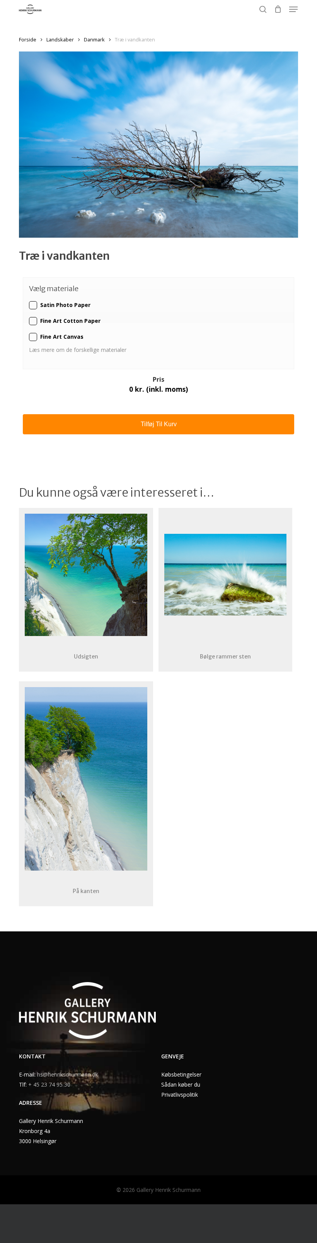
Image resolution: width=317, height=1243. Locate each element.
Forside (27, 39)
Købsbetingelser (181, 1074)
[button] (293, 9)
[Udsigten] (86, 575)
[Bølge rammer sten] (225, 575)
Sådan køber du (180, 1084)
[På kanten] (86, 779)
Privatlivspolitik (179, 1094)
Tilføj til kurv (159, 424)
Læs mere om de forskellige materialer (78, 349)
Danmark (94, 39)
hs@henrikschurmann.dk (67, 1074)
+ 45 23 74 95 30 (49, 1084)
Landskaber (60, 39)
